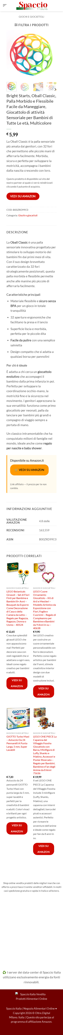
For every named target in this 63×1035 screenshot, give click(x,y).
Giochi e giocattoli (31, 16)
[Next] (51, 55)
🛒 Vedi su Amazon (29, 470)
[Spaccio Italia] (31, 996)
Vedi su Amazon (23, 196)
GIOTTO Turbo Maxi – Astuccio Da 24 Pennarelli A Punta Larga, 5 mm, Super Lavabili (17, 743)
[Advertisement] (31, 929)
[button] (4, 5)
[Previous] (11, 55)
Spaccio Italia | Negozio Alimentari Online (30, 1008)
